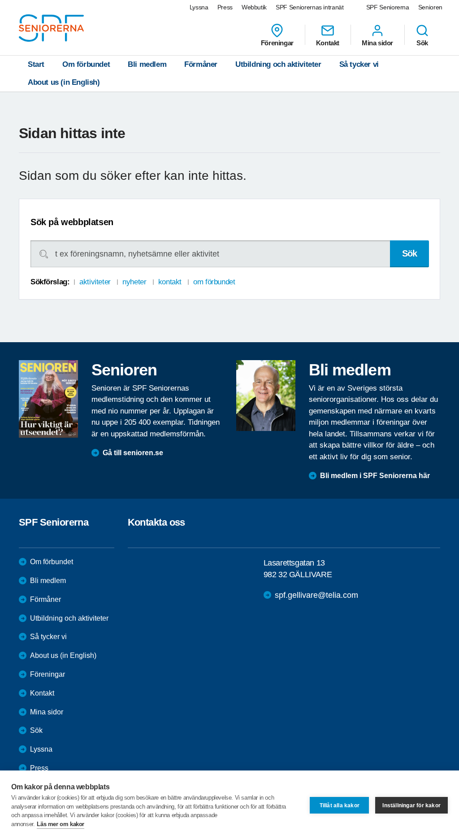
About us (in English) (64, 82)
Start (36, 64)
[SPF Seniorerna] (51, 28)
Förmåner (200, 64)
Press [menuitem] (225, 7)
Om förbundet (86, 64)
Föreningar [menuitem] (277, 42)
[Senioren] (48, 399)
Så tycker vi (359, 64)
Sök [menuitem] (422, 42)
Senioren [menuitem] (430, 7)
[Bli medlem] (265, 395)
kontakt (170, 282)
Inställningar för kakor (411, 805)
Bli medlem (147, 64)
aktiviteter (94, 282)
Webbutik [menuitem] (254, 7)
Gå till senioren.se (133, 453)
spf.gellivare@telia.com (316, 595)
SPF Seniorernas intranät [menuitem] (310, 7)
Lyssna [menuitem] (199, 7)
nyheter (134, 282)
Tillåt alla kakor (339, 805)
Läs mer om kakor (60, 824)
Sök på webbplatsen (71, 222)
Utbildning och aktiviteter (278, 64)
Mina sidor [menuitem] (377, 42)
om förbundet (214, 282)
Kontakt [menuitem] (327, 42)
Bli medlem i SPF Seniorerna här (375, 475)
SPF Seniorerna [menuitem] (387, 7)
